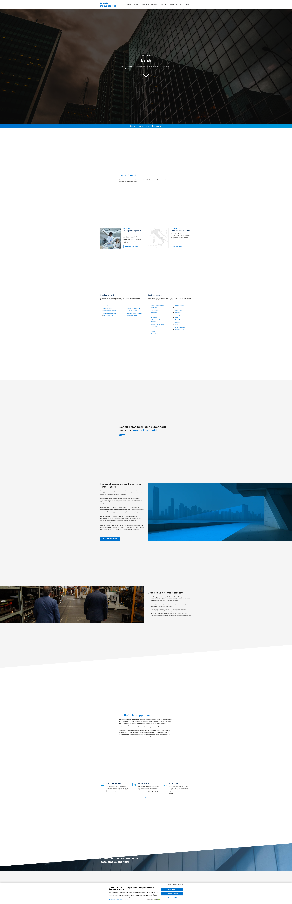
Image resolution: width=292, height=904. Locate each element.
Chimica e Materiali (176, 783)
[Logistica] (135, 784)
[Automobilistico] (103, 784)
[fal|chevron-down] (146, 76)
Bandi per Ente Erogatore (153, 126)
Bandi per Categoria (136, 126)
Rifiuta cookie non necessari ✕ (175, 884)
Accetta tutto (172, 889)
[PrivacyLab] (156, 899)
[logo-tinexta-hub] (108, 5)
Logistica (141, 783)
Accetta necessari (172, 893)
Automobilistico (112, 783)
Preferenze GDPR (172, 897)
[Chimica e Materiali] (166, 784)
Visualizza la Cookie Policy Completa (118, 899)
